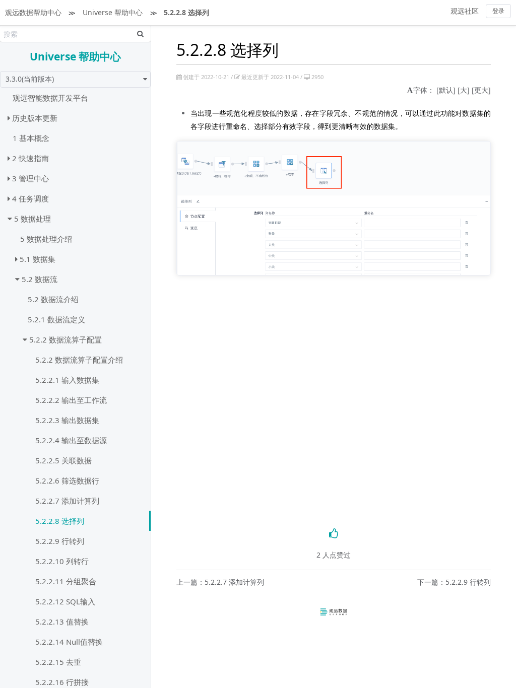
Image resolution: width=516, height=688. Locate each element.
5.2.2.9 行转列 (59, 541)
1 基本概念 (31, 138)
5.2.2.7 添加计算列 (67, 501)
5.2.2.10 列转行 (62, 561)
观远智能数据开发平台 (50, 98)
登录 (498, 11)
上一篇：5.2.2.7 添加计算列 (220, 582)
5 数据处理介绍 (46, 239)
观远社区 (464, 11)
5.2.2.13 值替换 (62, 621)
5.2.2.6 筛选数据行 (67, 480)
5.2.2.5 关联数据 (63, 460)
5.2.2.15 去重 (58, 662)
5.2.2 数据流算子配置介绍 (79, 360)
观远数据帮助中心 (33, 12)
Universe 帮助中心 (113, 12)
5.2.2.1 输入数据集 (67, 380)
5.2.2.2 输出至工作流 (71, 400)
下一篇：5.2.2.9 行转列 (454, 582)
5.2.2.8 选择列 (186, 12)
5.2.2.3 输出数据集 (67, 420)
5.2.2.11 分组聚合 (65, 581)
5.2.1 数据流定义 (56, 319)
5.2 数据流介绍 (53, 299)
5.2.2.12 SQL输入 (65, 601)
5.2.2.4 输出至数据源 (71, 440)
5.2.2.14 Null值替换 (69, 642)
